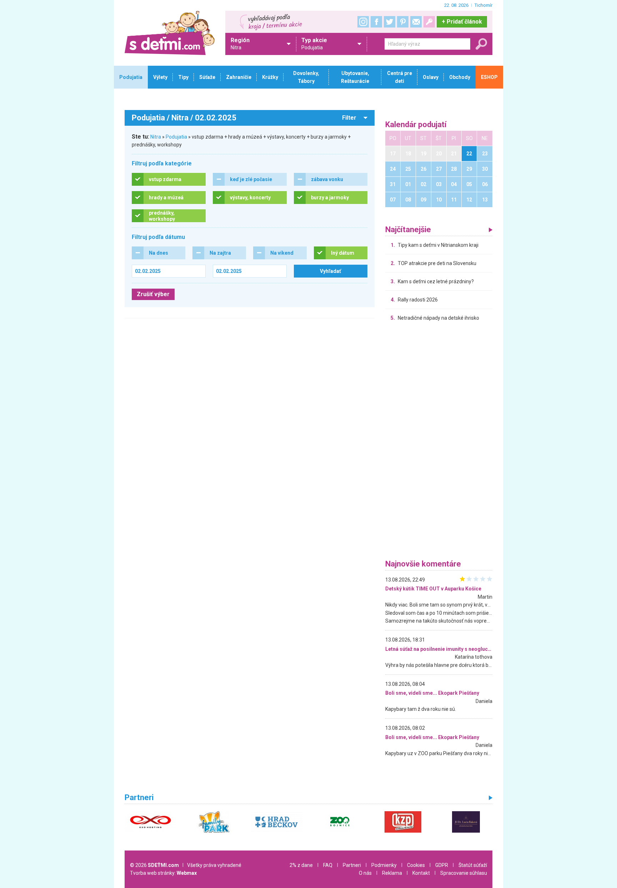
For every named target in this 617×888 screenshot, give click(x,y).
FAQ (327, 865)
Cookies (416, 865)
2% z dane (301, 865)
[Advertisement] (438, 442)
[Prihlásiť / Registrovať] (429, 22)
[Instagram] (363, 22)
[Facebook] (376, 22)
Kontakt (421, 873)
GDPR (441, 865)
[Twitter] (389, 22)
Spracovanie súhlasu (463, 873)
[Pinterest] (402, 22)
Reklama (392, 873)
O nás (365, 873)
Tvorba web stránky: (163, 873)
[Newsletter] (416, 22)
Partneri (352, 865)
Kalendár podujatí (416, 125)
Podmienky (384, 865)
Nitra (155, 137)
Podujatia (176, 137)
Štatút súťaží (472, 865)
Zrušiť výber (153, 294)
